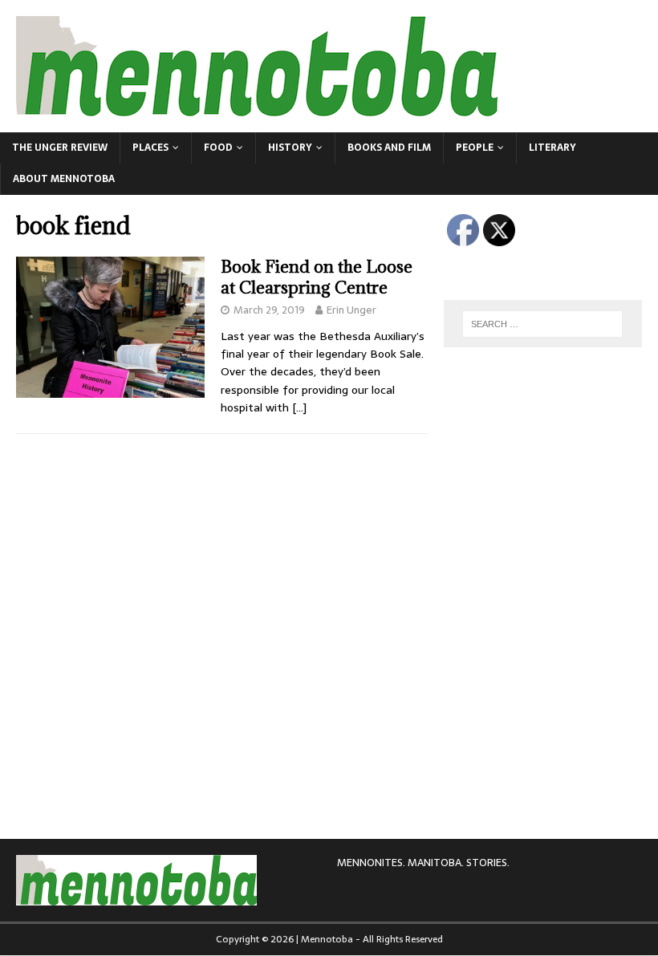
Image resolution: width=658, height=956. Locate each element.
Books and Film (389, 148)
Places (150, 148)
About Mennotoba (64, 179)
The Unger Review (60, 148)
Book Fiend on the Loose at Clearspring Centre (316, 277)
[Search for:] (542, 324)
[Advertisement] (551, 463)
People (475, 148)
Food (218, 148)
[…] (299, 407)
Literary (552, 148)
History (290, 148)
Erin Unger (351, 310)
